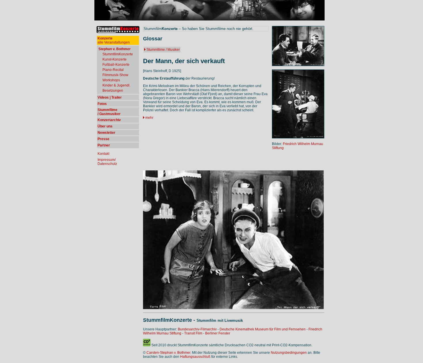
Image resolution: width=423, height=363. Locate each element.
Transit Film (193, 333)
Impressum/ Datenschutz (107, 162)
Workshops (111, 80)
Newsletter (106, 133)
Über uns (105, 126)
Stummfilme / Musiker (163, 50)
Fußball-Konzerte (115, 65)
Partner (104, 145)
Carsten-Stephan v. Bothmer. (168, 353)
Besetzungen (112, 91)
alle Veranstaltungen (114, 40)
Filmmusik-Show (115, 75)
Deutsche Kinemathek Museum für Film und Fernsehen (263, 329)
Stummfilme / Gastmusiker (109, 112)
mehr (149, 118)
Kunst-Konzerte (114, 59)
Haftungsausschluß (195, 357)
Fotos (102, 104)
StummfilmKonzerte (117, 54)
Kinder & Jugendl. (116, 85)
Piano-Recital (113, 70)
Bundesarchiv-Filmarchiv (197, 329)
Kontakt (103, 154)
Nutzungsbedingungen (289, 353)
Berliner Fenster (217, 333)
